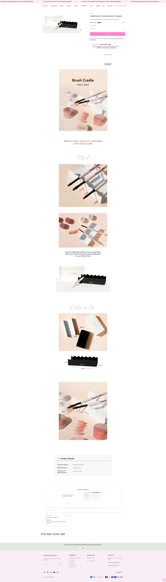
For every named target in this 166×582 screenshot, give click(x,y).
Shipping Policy (93, 39)
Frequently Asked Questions (75, 558)
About (76, 5)
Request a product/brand (113, 565)
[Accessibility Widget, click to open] (163, 579)
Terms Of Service (72, 566)
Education (83, 5)
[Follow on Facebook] (44, 572)
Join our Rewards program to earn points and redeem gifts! (41, 1)
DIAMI (91, 13)
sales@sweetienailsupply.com (114, 562)
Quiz (104, 5)
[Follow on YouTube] (54, 572)
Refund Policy (119, 38)
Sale (91, 5)
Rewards (98, 5)
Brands (69, 5)
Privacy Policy (72, 560)
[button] (107, 46)
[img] (48, 515)
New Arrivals (54, 5)
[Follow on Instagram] (48, 572)
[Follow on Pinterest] (51, 572)
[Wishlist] (121, 5)
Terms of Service (112, 38)
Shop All (61, 5)
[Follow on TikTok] (57, 572)
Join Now (83, 548)
